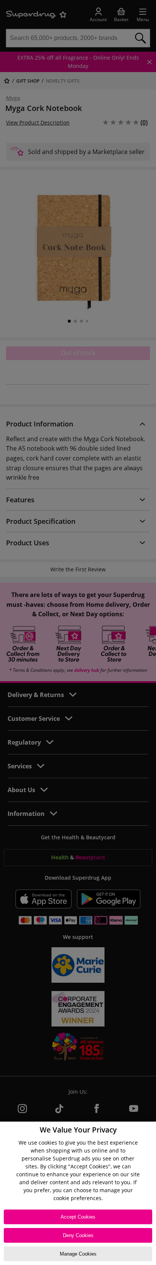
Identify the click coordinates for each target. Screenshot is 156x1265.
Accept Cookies (78, 1217)
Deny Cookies (78, 1235)
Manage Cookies (78, 1254)
